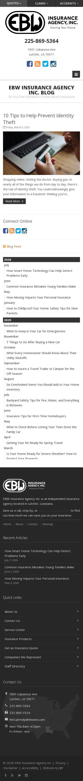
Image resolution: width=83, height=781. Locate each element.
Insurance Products (18, 639)
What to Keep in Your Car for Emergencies (35, 331)
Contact (33, 524)
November (11, 336)
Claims (40, 3)
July (6, 265)
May (7, 292)
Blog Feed (14, 246)
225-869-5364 (19, 706)
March (8, 448)
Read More (13, 201)
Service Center (15, 630)
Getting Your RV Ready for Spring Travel (34, 443)
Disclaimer (10, 768)
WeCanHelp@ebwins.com (27, 720)
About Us (11, 612)
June (7, 281)
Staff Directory (15, 666)
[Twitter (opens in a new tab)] (45, 63)
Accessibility (30, 768)
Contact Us (12, 621)
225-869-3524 (19, 713)
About (19, 524)
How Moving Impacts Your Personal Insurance (38, 297)
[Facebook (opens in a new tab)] (30, 63)
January (9, 303)
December (11, 325)
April (7, 437)
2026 (7, 259)
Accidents (68, 3)
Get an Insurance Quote (21, 648)
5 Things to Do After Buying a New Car (33, 342)
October (10, 347)
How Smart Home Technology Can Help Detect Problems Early (38, 555)
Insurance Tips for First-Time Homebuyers (36, 416)
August (9, 379)
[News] (37, 63)
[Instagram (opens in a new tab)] (53, 63)
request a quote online (54, 510)
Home (7, 524)
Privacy (61, 763)
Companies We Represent (23, 657)
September (12, 363)
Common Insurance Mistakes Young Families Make (41, 286)
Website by (53, 768)
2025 (7, 320)
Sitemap (47, 524)
